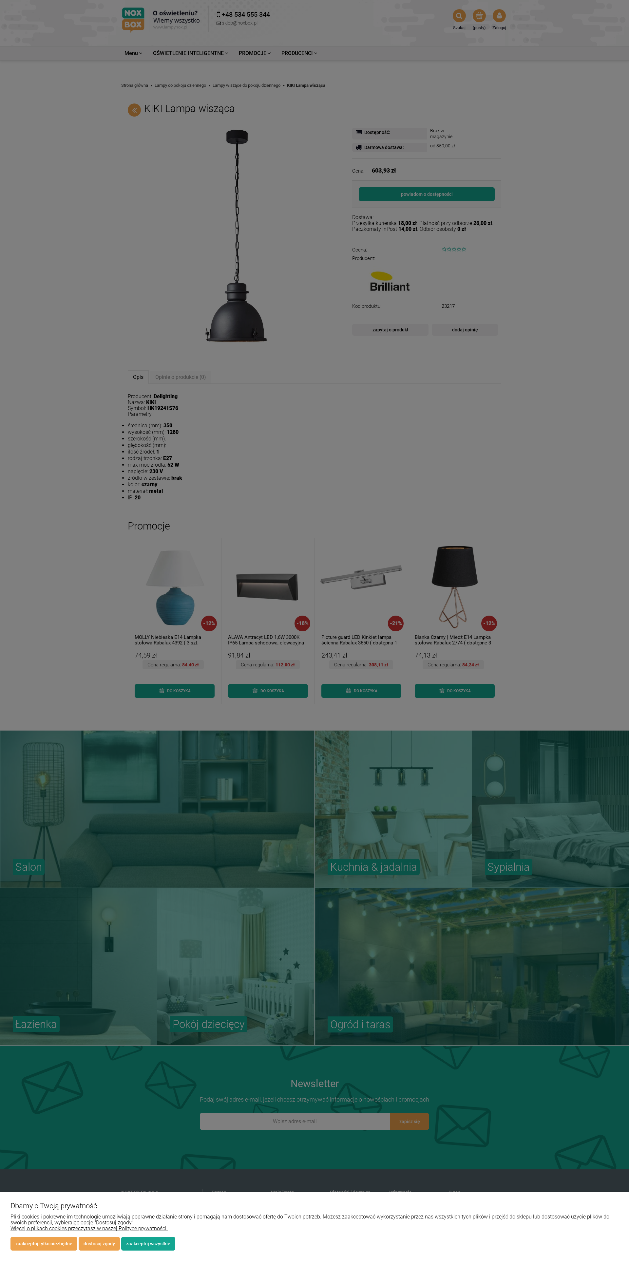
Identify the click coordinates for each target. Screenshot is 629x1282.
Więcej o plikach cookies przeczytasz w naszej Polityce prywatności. (89, 1228)
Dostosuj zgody (99, 1243)
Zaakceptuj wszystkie (148, 1243)
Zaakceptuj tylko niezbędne (43, 1243)
